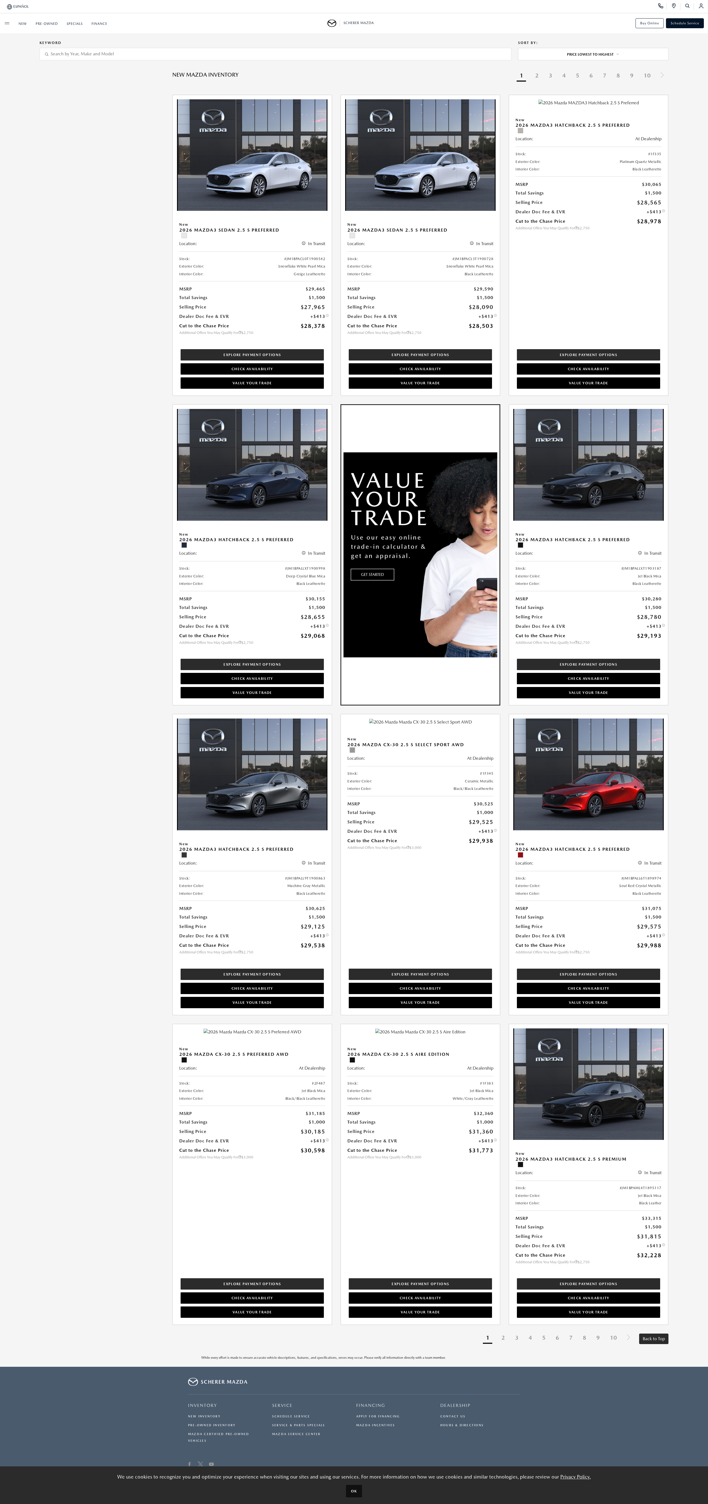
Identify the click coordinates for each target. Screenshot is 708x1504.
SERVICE (282, 1405)
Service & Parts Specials (298, 1425)
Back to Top (654, 1338)
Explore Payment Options (252, 355)
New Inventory (204, 1416)
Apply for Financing (378, 1416)
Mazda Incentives (375, 1425)
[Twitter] (200, 1465)
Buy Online (649, 23)
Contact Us (452, 1416)
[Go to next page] (662, 76)
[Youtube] (211, 1465)
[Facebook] (189, 1465)
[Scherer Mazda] (333, 23)
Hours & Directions (462, 1425)
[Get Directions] (675, 6)
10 (647, 75)
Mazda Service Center (296, 1434)
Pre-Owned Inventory (212, 1425)
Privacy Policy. (575, 1477)
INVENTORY (202, 1405)
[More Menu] (7, 23)
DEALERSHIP (455, 1405)
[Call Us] (662, 6)
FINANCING (370, 1405)
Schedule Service (685, 23)
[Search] (689, 6)
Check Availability (252, 369)
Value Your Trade (252, 383)
